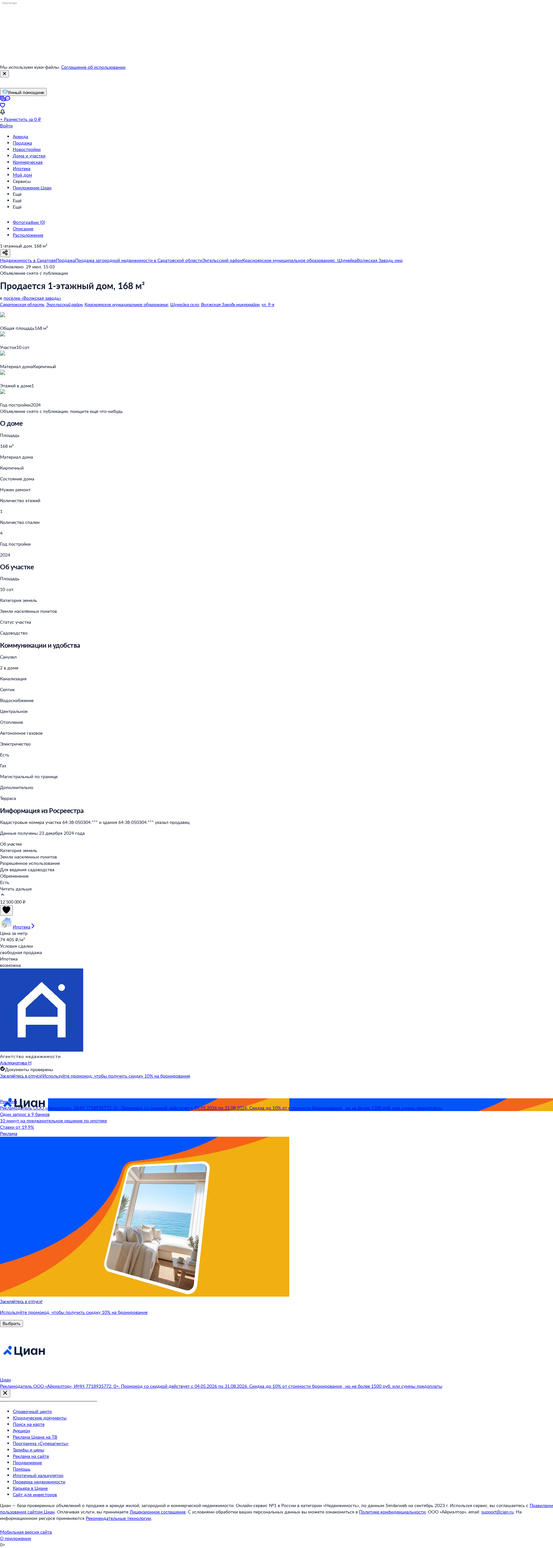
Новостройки (27, 149)
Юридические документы (40, 1418)
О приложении (15, 1538)
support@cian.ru (497, 1512)
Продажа (22, 143)
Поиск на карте (28, 1424)
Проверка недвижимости (39, 1482)
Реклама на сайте (31, 1456)
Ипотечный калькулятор (38, 1475)
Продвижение (27, 1462)
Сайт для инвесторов (35, 1494)
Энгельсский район (64, 304)
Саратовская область (22, 304)
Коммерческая (28, 162)
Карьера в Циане (30, 1488)
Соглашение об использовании (93, 67)
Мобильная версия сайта (26, 1532)
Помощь (21, 1469)
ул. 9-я (267, 304)
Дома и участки (29, 156)
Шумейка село (184, 304)
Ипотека (21, 168)
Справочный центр (32, 1411)
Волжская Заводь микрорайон (230, 304)
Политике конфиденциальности (392, 1512)
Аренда (20, 136)
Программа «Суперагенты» (40, 1443)
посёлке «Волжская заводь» (32, 298)
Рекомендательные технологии (118, 1518)
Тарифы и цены (28, 1450)
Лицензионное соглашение (158, 1512)
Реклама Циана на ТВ (35, 1437)
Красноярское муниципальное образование (126, 304)
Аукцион (21, 1430)
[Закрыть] (4, 73)
